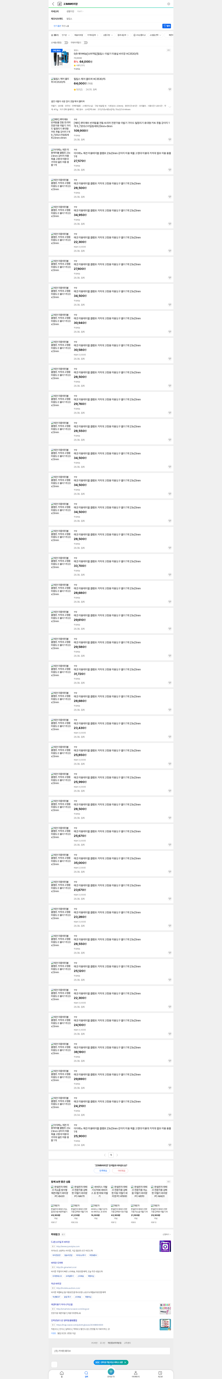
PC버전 (94, 1343)
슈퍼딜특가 (70, 1276)
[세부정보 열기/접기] (166, 1351)
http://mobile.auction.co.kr (68, 1288)
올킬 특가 (67, 1297)
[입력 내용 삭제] (168, 3)
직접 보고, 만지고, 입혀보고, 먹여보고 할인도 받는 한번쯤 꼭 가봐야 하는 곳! (80, 1329)
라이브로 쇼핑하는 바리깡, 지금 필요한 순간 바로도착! (72, 1250)
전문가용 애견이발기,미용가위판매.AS (66, 1313)
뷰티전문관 (56, 1255)
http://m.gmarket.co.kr (66, 1267)
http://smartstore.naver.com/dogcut (72, 1309)
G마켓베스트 (57, 1276)
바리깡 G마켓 (57, 1262)
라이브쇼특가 (80, 1255)
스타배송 (81, 1276)
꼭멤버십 (91, 1276)
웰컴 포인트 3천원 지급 (63, 1333)
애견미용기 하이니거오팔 (61, 1304)
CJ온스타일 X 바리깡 (60, 1242)
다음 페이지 (117, 1155)
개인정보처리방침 (114, 1343)
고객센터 (127, 1343)
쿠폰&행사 (93, 1255)
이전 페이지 (104, 1155)
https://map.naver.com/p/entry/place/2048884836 (79, 1325)
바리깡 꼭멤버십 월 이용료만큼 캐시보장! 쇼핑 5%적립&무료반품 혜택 (78, 1292)
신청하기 (166, 1234)
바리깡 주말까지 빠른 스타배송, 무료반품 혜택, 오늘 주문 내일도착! (77, 1271)
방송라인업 (68, 1255)
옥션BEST (56, 1297)
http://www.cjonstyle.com (67, 1246)
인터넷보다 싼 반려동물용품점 (64, 1320)
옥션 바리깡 (56, 1283)
